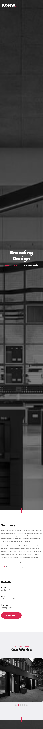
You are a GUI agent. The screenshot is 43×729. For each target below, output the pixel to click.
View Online (11, 615)
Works (17, 265)
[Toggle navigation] (40, 5)
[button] (16, 705)
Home (6, 265)
